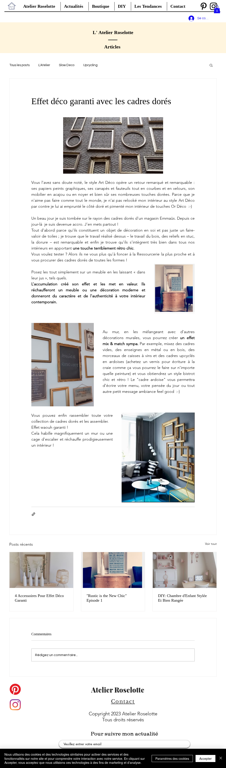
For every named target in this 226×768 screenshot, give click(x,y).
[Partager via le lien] (33, 514)
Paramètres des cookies (172, 758)
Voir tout (211, 544)
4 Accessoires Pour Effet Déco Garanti (39, 598)
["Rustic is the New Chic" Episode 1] (113, 570)
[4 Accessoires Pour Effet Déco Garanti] (41, 570)
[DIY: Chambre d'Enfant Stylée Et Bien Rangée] (185, 570)
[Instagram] (15, 704)
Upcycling (90, 65)
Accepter (205, 758)
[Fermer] (220, 758)
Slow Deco (66, 65)
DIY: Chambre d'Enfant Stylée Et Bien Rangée (182, 598)
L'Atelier (44, 65)
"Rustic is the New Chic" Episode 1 (107, 598)
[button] (149, 6)
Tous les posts (19, 65)
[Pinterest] (204, 6)
